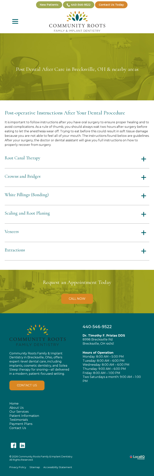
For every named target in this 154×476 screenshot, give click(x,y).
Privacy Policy (17, 467)
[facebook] (13, 445)
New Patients (49, 4)
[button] (77, 159)
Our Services (19, 411)
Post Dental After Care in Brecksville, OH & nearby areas (77, 69)
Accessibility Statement (57, 467)
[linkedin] (22, 445)
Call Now (77, 298)
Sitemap (34, 467)
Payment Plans (20, 424)
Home (14, 403)
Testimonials (18, 420)
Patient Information (24, 416)
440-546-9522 (81, 4)
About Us (16, 407)
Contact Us (27, 385)
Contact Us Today (111, 4)
